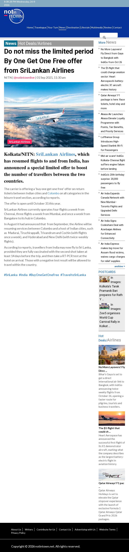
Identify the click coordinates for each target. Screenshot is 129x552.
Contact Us (65, 529)
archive (119, 266)
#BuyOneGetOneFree (44, 275)
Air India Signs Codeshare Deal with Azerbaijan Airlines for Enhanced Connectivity (112, 229)
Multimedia (97, 27)
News (62, 27)
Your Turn (53, 27)
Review (108, 27)
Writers (29, 529)
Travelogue (40, 27)
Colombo (53, 193)
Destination (73, 27)
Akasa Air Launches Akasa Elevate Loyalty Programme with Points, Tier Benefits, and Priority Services (113, 123)
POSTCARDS (107, 272)
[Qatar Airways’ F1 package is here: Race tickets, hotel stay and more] (112, 474)
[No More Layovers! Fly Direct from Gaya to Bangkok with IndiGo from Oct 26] (112, 354)
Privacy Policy (18, 532)
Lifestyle (85, 27)
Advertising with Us (85, 529)
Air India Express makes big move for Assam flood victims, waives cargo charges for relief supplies (113, 252)
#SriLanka (10, 275)
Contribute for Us (46, 529)
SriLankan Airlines (55, 154)
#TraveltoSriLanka (73, 275)
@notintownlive (24, 77)
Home (30, 27)
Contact (117, 27)
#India (23, 275)
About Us (16, 529)
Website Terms (107, 529)
